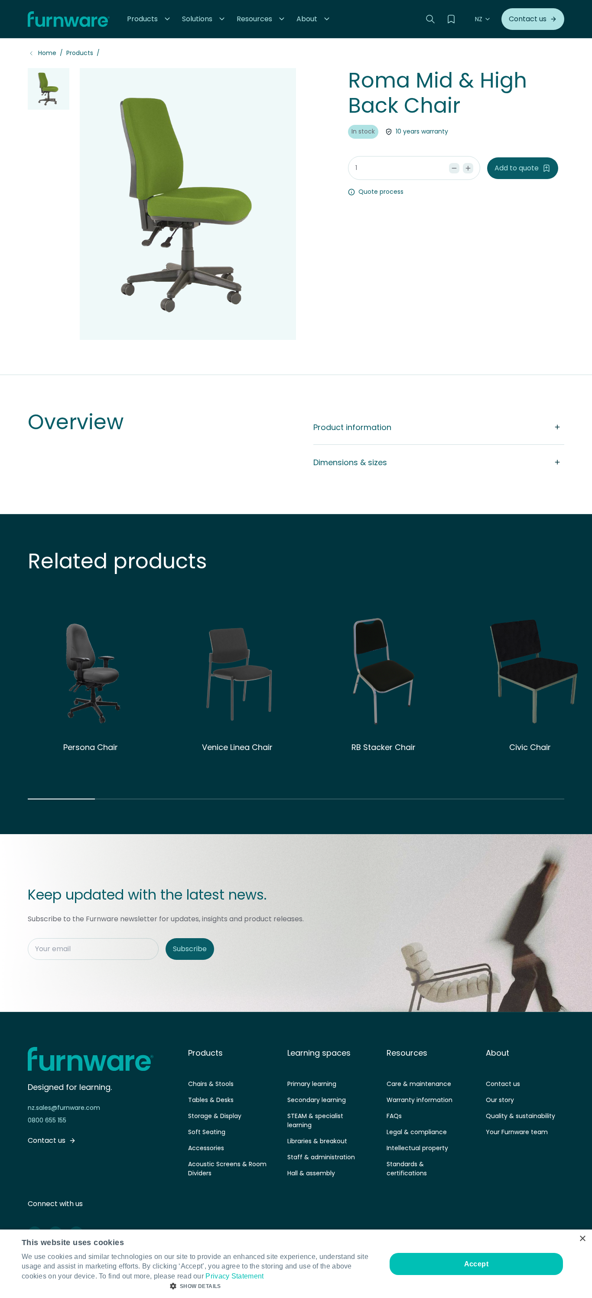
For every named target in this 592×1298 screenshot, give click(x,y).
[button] (149, 19)
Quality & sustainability (520, 1116)
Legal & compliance (417, 1132)
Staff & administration (321, 1157)
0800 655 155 (47, 1120)
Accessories (206, 1148)
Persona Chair (90, 747)
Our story (500, 1100)
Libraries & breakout (317, 1141)
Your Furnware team (517, 1132)
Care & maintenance (419, 1083)
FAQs (394, 1116)
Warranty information (419, 1100)
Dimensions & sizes (350, 462)
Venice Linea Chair (237, 747)
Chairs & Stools (211, 1083)
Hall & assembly (311, 1173)
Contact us (503, 1083)
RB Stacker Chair (383, 747)
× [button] (582, 1239)
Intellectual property (417, 1148)
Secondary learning (316, 1100)
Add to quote (516, 168)
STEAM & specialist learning (315, 1120)
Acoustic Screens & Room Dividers (227, 1168)
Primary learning (311, 1083)
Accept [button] (476, 1264)
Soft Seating (206, 1132)
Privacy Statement (234, 1276)
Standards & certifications (407, 1168)
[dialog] (296, 1264)
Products (79, 53)
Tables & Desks (211, 1100)
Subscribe (190, 949)
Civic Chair (530, 747)
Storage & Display (214, 1116)
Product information (352, 427)
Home (47, 53)
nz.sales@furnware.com (64, 1107)
